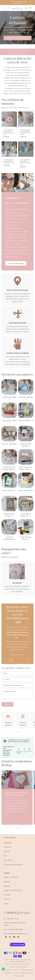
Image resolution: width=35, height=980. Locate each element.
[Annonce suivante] (31, 2)
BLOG (6, 904)
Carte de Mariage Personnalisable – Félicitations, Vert (9, 161)
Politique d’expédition (26, 970)
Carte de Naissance (9, 444)
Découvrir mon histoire (9, 557)
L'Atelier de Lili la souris (16, 959)
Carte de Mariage (9, 397)
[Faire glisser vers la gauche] (13, 598)
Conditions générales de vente (23, 973)
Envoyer (7, 704)
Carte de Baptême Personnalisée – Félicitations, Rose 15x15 (9, 132)
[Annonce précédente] (3, 2)
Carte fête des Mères (9, 515)
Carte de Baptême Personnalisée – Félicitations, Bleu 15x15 (25, 162)
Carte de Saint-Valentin (26, 445)
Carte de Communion (8, 538)
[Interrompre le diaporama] (33, 46)
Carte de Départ (24, 420)
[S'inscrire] (27, 660)
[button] (4, 8)
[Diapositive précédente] (13, 46)
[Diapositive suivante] (22, 46)
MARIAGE (7, 882)
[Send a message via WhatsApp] (3, 969)
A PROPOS (7, 847)
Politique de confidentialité (18, 967)
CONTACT (7, 851)
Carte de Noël (8, 490)
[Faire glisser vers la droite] (22, 598)
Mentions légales (18, 976)
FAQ (5, 856)
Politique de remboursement (20, 964)
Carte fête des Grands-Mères (8, 468)
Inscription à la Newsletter (13, 865)
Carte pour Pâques (25, 490)
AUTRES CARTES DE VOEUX (13, 890)
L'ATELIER (7, 895)
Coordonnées (8, 973)
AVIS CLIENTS (8, 860)
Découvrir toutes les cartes (17, 38)
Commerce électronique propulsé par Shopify (18, 962)
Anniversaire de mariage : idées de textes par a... (16, 793)
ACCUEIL (7, 873)
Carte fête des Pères (25, 538)
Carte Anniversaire (9, 420)
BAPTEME (7, 886)
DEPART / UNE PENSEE (11, 877)
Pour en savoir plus (16, 263)
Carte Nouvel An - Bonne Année (26, 468)
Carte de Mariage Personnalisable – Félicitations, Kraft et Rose (25, 132)
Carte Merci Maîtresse (26, 515)
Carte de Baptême (26, 397)
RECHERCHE (8, 843)
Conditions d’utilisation (11, 970)
